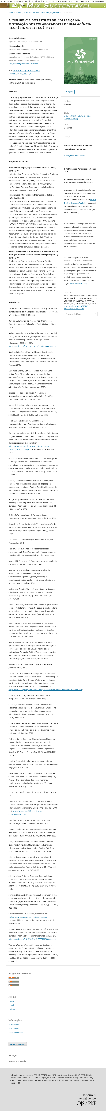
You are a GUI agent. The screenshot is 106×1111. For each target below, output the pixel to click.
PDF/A (70, 92)
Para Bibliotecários (16, 1032)
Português (13, 1009)
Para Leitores (14, 1025)
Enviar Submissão (17, 1044)
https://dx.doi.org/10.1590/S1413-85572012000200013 (32, 346)
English (12, 1001)
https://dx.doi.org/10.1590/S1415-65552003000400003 (32, 939)
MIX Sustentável (19, 5)
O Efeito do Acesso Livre (77, 283)
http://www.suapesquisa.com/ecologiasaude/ (29, 917)
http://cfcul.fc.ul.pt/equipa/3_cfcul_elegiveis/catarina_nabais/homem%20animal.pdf (45, 689)
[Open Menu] (8, 5)
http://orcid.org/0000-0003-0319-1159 (23, 63)
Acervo (18, 12)
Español (12, 1005)
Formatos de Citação (74, 314)
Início (11, 12)
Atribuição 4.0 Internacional (74, 155)
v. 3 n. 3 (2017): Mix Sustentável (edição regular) (42, 12)
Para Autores (13, 1028)
